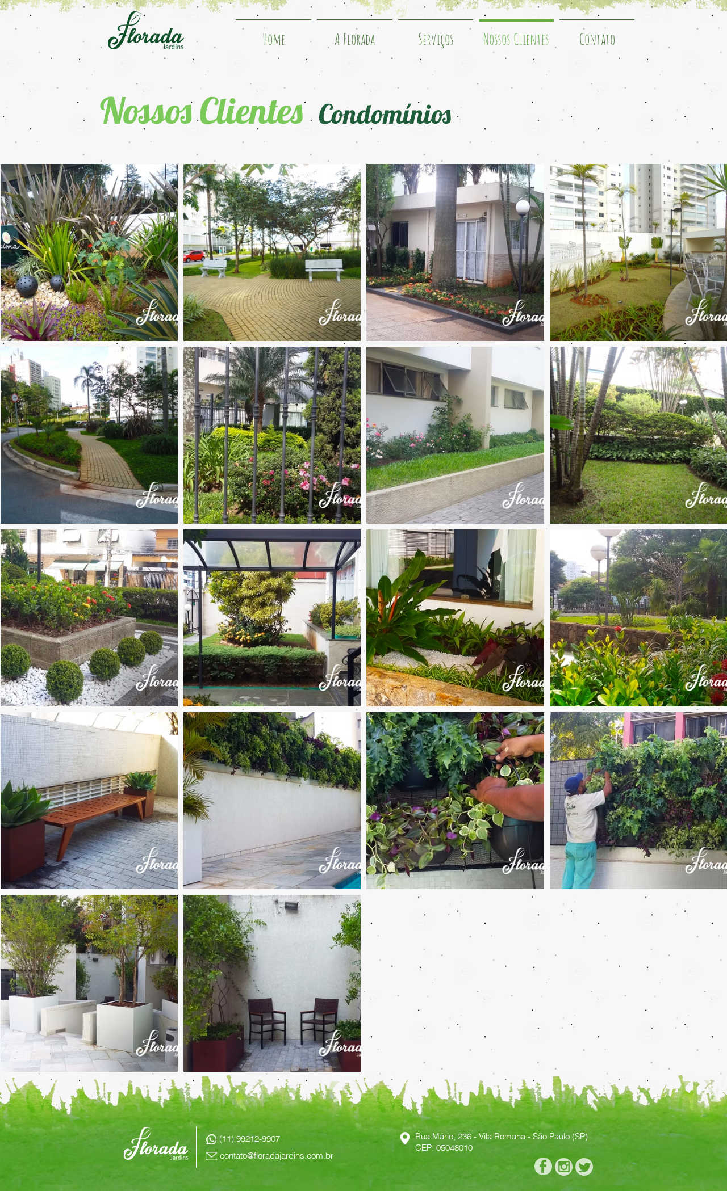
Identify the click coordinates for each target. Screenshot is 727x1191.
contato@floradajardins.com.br (276, 1155)
